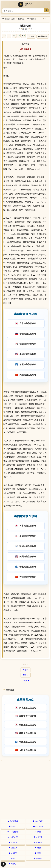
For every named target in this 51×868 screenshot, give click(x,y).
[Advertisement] (25, 788)
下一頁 (24, 680)
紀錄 (32, 36)
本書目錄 (32, 18)
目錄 (26, 675)
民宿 (14, 858)
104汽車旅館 (14, 832)
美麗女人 (14, 864)
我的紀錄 (43, 36)
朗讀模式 (27, 49)
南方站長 (39, 842)
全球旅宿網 (39, 826)
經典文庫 (14, 842)
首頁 (26, 670)
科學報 (39, 853)
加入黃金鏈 (14, 821)
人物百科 (14, 853)
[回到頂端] (3, 864)
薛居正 (21, 18)
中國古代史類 (10, 18)
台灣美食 (39, 837)
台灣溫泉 (14, 848)
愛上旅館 (39, 858)
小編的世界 (14, 837)
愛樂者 (39, 848)
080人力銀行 (39, 821)
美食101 (14, 826)
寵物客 (39, 832)
